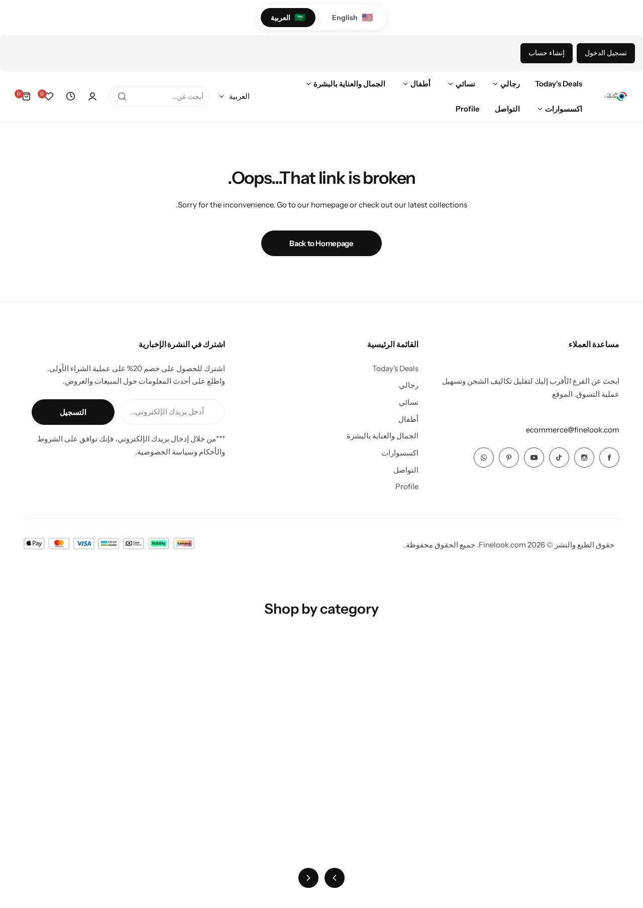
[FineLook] (615, 96)
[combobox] (159, 96)
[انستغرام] (584, 457)
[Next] (308, 878)
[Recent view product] (70, 96)
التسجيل (73, 412)
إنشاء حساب (546, 52)
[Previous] (335, 878)
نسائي (408, 402)
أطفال (408, 419)
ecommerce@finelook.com (572, 429)
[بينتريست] (509, 457)
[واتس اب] (484, 457)
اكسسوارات (399, 453)
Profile (406, 486)
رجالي (408, 385)
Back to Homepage (321, 243)
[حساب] (92, 96)
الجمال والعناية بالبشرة (382, 435)
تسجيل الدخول (606, 52)
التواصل (405, 470)
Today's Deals (395, 368)
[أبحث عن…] (122, 96)
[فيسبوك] (609, 457)
